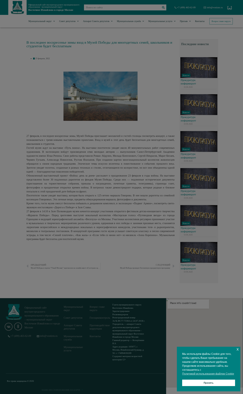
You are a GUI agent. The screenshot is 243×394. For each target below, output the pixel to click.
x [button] (238, 349)
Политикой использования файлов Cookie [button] (208, 373)
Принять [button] (209, 382)
